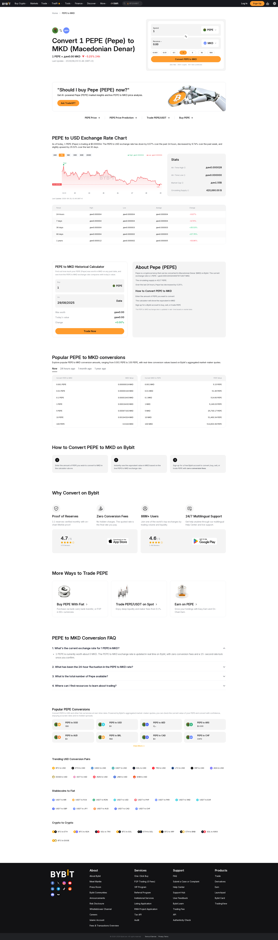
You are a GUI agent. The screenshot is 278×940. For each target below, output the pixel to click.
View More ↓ (139, 746)
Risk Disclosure (97, 903)
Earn (217, 887)
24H (55, 155)
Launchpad (220, 892)
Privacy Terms (163, 936)
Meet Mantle (95, 881)
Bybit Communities (98, 892)
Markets (34, 3)
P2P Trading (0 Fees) (144, 881)
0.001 (155, 53)
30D (75, 155)
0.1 (174, 53)
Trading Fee (179, 909)
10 (202, 53)
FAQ (175, 876)
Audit (136, 920)
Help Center (179, 887)
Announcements (97, 898)
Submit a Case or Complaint (186, 881)
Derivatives (220, 881)
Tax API (138, 914)
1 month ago (85, 368)
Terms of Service (150, 936)
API (174, 914)
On (58, 297)
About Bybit (95, 876)
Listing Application (142, 903)
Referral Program (142, 892)
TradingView (221, 903)
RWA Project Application (145, 909)
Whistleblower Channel (101, 909)
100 (211, 53)
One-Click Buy (141, 876)
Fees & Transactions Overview (104, 925)
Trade (218, 876)
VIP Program (140, 887)
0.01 (164, 53)
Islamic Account (97, 920)
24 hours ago (67, 368)
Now (54, 368)
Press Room (95, 887)
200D (88, 155)
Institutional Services (144, 898)
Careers (93, 914)
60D (81, 155)
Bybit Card (220, 898)
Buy (58, 282)
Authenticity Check (182, 920)
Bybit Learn (178, 903)
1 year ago (100, 368)
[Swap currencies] (186, 36)
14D (68, 155)
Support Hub (179, 892)
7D (62, 155)
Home (55, 13)
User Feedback (180, 898)
